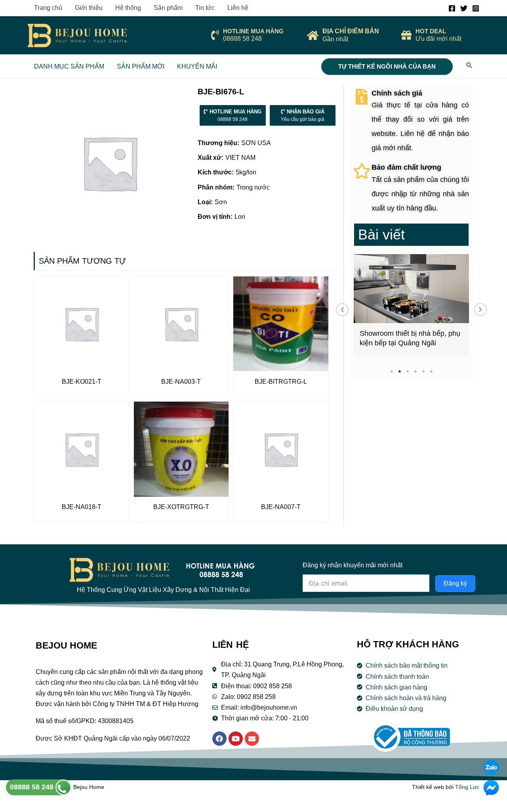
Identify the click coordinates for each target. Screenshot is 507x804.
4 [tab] (415, 371)
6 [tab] (431, 371)
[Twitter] (463, 8)
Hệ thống (128, 7)
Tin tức (205, 7)
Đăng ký (455, 583)
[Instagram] (475, 8)
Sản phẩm (168, 7)
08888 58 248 (32, 787)
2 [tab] (399, 371)
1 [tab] (391, 371)
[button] (342, 309)
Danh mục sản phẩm (69, 66)
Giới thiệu (89, 7)
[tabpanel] (411, 305)
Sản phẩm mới (140, 66)
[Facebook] (452, 8)
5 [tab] (423, 371)
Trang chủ (48, 7)
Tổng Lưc (467, 787)
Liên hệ (237, 7)
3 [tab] (407, 371)
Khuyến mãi (197, 66)
